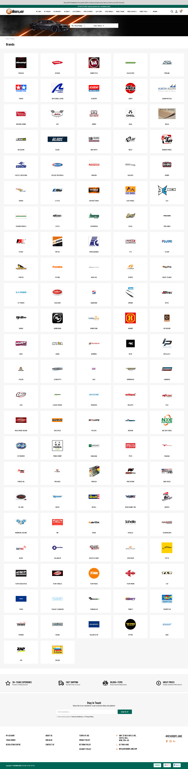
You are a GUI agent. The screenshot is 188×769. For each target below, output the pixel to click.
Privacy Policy (89, 716)
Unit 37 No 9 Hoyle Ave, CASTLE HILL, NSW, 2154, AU (127, 737)
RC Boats (67, 11)
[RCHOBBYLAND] (15, 11)
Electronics (76, 11)
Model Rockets (131, 11)
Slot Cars (99, 11)
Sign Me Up (125, 712)
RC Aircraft (57, 11)
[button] (176, 11)
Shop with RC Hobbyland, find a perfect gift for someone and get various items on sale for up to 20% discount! (94, 2)
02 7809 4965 (124, 744)
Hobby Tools (143, 11)
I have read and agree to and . (75, 716)
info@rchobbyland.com (128, 749)
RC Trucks (47, 11)
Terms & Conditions (77, 716)
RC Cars (38, 11)
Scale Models (109, 11)
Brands (155, 11)
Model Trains (120, 11)
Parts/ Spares (88, 11)
